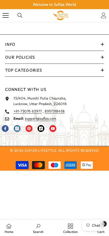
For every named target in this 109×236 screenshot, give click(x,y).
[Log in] (103, 15)
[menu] (6, 15)
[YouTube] (52, 128)
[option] (54, 4)
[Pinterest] (29, 128)
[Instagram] (17, 128)
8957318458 (55, 111)
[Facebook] (5, 128)
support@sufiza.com (40, 118)
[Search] (20, 15)
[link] (38, 228)
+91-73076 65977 (27, 111)
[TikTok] (41, 128)
